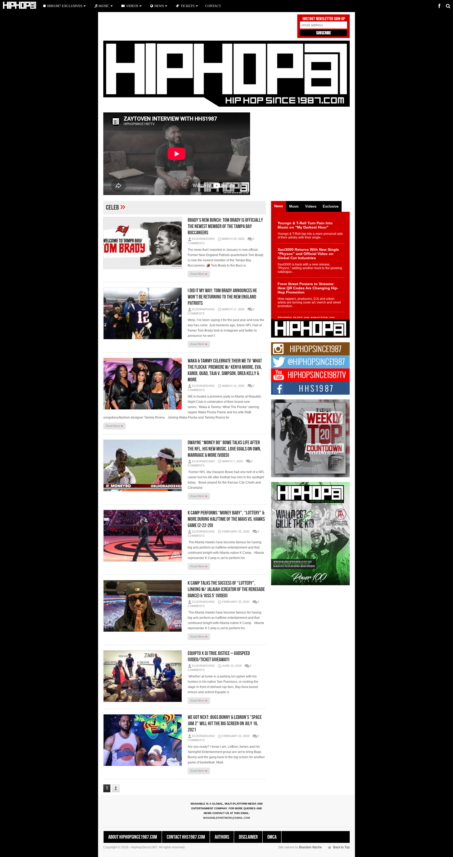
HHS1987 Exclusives (64, 6)
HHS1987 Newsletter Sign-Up (324, 18)
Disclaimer (248, 837)
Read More (198, 274)
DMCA (272, 837)
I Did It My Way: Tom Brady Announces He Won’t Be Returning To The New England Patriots (222, 297)
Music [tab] (294, 206)
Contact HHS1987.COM (186, 837)
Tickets (188, 6)
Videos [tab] (310, 206)
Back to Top (341, 847)
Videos (132, 6)
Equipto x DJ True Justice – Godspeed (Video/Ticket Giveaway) (219, 656)
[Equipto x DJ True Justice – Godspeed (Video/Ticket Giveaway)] (144, 676)
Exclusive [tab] (330, 206)
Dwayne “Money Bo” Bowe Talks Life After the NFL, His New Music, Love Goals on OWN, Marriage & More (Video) (224, 449)
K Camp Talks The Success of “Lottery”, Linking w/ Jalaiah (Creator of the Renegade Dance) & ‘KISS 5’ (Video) (226, 589)
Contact (213, 6)
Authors (222, 837)
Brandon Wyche (310, 847)
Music (104, 6)
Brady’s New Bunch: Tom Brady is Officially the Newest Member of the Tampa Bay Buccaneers (225, 226)
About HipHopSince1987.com (132, 837)
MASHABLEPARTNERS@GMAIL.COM (226, 817)
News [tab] (278, 206)
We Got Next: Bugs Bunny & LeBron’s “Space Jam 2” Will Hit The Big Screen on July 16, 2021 (225, 723)
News (159, 6)
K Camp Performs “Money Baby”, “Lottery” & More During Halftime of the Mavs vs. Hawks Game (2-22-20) (226, 519)
